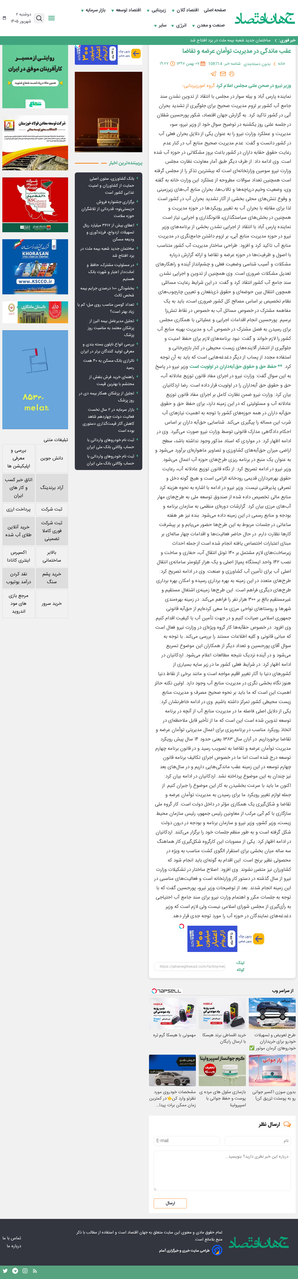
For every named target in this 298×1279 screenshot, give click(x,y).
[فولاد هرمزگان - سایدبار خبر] (108, 112)
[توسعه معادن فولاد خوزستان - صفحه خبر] (35, 142)
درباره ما (14, 1246)
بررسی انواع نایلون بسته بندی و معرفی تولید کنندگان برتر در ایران (107, 348)
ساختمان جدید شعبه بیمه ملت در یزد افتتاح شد (230, 40)
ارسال (170, 1203)
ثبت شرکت (51, 509)
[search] (39, 18)
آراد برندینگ (51, 488)
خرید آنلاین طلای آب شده (18, 531)
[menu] (51, 18)
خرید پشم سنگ (51, 578)
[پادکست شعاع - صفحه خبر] (35, 75)
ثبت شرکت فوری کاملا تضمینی (51, 531)
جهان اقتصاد (137, 1232)
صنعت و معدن (211, 25)
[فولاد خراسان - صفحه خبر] (35, 266)
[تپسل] (182, 926)
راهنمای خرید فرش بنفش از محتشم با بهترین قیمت (111, 381)
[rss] (35, 1272)
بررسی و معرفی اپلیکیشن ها (18, 458)
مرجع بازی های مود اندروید (18, 604)
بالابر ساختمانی (51, 557)
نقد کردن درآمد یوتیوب (18, 578)
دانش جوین (51, 458)
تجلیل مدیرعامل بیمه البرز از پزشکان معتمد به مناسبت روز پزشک (111, 328)
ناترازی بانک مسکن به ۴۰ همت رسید (108, 364)
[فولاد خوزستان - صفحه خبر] (35, 204)
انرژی (181, 25)
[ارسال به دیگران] (223, 74)
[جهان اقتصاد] (265, 18)
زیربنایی (159, 10)
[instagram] (25, 1272)
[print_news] (232, 74)
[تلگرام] (213, 73)
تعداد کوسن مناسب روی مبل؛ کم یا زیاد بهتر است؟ (105, 308)
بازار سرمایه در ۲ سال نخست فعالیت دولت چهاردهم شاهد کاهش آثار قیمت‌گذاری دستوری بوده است (108, 420)
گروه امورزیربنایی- (198, 86)
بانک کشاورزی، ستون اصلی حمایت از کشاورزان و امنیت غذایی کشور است (111, 185)
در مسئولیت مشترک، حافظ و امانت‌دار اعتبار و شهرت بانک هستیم (110, 272)
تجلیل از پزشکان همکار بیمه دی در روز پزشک (106, 397)
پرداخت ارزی (18, 509)
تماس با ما (12, 1238)
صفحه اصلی (215, 10)
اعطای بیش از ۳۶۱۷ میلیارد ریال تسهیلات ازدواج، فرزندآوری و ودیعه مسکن (108, 232)
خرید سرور (52, 604)
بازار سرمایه (96, 10)
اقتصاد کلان (188, 10)
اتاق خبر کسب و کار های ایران (18, 488)
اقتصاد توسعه (129, 10)
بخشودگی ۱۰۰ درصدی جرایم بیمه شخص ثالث (107, 292)
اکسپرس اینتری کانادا (18, 557)
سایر (162, 25)
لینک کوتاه (240, 967)
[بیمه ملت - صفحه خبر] (35, 379)
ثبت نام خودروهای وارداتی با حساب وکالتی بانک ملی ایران (110, 444)
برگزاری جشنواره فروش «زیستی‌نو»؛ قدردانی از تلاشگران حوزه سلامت (107, 209)
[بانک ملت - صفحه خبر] (35, 312)
